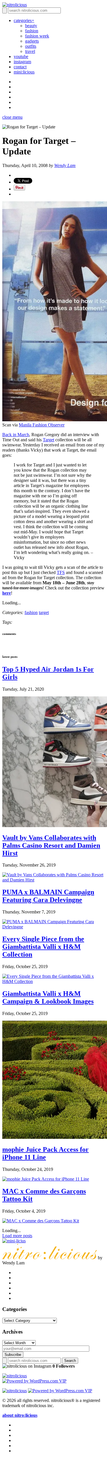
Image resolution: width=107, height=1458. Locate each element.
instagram (22, 61)
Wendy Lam (65, 165)
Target (48, 439)
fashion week (37, 35)
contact (20, 66)
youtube (21, 56)
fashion (31, 30)
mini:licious (24, 71)
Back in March (15, 434)
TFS (61, 572)
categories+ (24, 20)
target (44, 612)
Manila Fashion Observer (41, 424)
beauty (31, 25)
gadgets (32, 41)
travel (30, 51)
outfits (30, 46)
